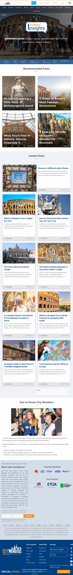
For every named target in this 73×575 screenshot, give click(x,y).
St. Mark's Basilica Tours (36, 537)
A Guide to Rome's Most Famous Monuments (52, 102)
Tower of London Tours (25, 534)
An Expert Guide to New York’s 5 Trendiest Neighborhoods (19, 365)
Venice (26, 7)
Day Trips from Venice (61, 534)
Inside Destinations (34, 61)
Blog (27, 560)
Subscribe (29, 516)
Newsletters (65, 61)
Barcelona (59, 7)
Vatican (10, 7)
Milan (32, 7)
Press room (29, 551)
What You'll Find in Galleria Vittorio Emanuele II (17, 139)
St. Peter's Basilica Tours (36, 528)
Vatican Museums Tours (61, 528)
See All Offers (63, 572)
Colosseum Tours (15, 528)
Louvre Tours (7, 530)
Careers (28, 557)
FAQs (40, 554)
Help (63, 3)
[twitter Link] (71, 551)
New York (36, 11)
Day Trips (15, 61)
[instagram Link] (71, 554)
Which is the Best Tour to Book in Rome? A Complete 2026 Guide (53, 318)
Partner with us (31, 562)
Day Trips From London (48, 532)
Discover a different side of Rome (53, 168)
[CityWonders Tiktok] (71, 558)
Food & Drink (23, 61)
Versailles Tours (37, 530)
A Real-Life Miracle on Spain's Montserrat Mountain (52, 137)
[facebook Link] (71, 548)
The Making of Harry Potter (11, 534)
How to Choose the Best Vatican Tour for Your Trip (54, 219)
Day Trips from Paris (27, 530)
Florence (18, 7)
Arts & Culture (6, 61)
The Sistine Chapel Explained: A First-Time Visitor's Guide (53, 268)
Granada (68, 7)
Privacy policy (43, 551)
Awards (28, 554)
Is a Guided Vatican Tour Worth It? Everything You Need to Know (18, 318)
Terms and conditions (43, 560)
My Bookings (43, 562)
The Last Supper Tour (60, 530)
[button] (18, 98)
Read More (64, 189)
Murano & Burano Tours (49, 534)
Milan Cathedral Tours (48, 530)
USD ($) (55, 3)
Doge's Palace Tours (37, 534)
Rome (4, 7)
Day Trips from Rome (48, 528)
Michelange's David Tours (21, 532)
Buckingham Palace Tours (61, 532)
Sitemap (41, 557)
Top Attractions (46, 61)
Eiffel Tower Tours (16, 530)
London (50, 7)
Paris (44, 7)
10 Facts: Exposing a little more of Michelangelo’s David (18, 102)
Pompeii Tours (24, 528)
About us (29, 548)
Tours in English (44, 3)
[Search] (33, 3)
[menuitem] (45, 3)
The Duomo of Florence (35, 532)
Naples (38, 7)
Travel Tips (55, 61)
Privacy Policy (20, 521)
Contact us (42, 548)
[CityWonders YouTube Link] (71, 561)
